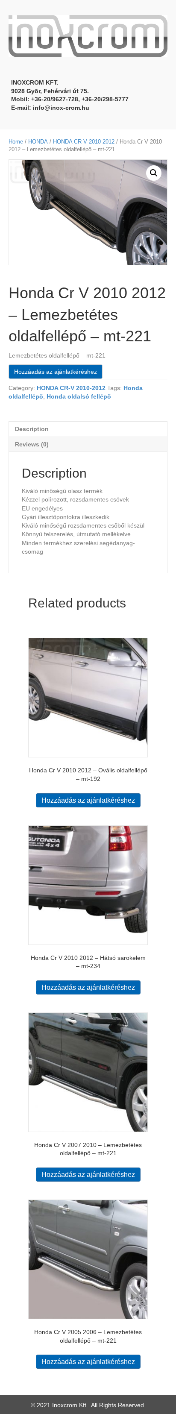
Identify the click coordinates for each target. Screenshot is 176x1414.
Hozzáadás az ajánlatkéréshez (55, 371)
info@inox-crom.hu (61, 107)
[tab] (88, 428)
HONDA (38, 141)
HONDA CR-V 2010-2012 (83, 141)
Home (16, 141)
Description (32, 428)
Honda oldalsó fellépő (79, 396)
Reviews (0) (32, 444)
